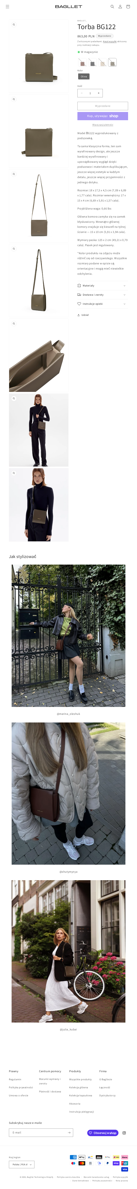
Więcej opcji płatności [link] (102, 124)
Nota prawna (122, 1180)
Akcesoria (74, 1103)
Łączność (104, 1087)
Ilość (79, 86)
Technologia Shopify (43, 1177)
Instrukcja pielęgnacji (81, 1111)
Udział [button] (85, 314)
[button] (7, 7)
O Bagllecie (105, 1079)
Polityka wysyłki (120, 1177)
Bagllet (30, 1177)
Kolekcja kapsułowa (80, 1095)
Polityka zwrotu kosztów (68, 1177)
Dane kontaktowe (80, 1180)
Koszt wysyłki (110, 41)
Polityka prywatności (21, 1087)
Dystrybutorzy (107, 1095)
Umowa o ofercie (18, 1095)
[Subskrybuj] (69, 1132)
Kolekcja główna (78, 1087)
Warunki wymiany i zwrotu (49, 1081)
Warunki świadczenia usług (97, 1177)
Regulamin (15, 1079)
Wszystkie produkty (80, 1079)
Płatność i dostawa (50, 1091)
